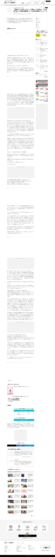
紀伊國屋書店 (19, 414)
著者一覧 (6, 551)
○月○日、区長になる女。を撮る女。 (12, 5)
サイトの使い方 (18, 546)
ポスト (47, 7)
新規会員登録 (48, 1)
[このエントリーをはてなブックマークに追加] (48, 547)
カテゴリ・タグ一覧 (7, 550)
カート (40, 1)
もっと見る (46, 71)
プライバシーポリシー (31, 547)
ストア (5, 552)
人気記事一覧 (6, 547)
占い (45, 75)
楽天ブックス (29, 412)
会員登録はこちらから (28, 535)
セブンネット (29, 414)
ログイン (44, 1)
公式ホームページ (25, 386)
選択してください (29, 456)
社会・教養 (38, 22)
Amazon (19, 412)
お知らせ (38, 27)
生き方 (7, 5)
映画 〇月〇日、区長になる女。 (27, 18)
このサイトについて (18, 545)
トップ (5, 545)
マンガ (37, 75)
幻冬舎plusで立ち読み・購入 (24, 410)
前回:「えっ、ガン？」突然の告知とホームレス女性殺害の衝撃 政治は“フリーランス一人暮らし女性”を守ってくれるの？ (14, 400)
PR (19, 482)
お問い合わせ (30, 545)
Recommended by (29, 515)
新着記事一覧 (6, 546)
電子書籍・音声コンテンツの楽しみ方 (21, 547)
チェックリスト (42, 75)
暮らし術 (38, 20)
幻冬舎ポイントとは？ (19, 550)
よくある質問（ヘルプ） (19, 551)
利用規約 (29, 546)
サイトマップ (30, 550)
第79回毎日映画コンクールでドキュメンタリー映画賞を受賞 (18, 21)
